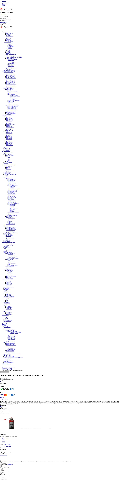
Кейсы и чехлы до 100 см (12, 108)
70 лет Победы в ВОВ (11, 336)
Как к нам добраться (3, 22)
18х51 (9, 158)
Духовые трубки (7, 247)
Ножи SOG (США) (11, 199)
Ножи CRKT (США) (11, 183)
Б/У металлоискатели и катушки (9, 70)
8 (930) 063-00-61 (3, 14)
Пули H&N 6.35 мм (9, 143)
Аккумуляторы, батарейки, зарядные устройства (14, 56)
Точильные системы (9, 237)
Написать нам (2, 381)
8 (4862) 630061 (8, 446)
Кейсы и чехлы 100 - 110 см (12, 109)
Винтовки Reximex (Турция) (10, 77)
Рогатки (5, 251)
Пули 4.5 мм (6, 116)
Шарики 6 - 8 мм (7, 148)
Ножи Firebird (12, 187)
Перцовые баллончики (8, 162)
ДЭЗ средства (6, 288)
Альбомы (5, 342)
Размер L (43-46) (8, 294)
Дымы (7, 317)
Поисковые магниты (7, 172)
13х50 (9, 157)
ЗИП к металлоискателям (10, 58)
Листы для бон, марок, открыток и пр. (14, 353)
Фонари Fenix (8, 313)
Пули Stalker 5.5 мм (9, 139)
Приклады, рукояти (11, 101)
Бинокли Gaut (8, 281)
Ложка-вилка (6, 291)
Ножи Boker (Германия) (12, 179)
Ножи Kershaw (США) (11, 189)
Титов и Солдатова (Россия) (12, 215)
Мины (7, 318)
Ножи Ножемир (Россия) (12, 204)
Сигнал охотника (7, 302)
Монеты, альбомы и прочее (6, 328)
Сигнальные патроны (7, 150)
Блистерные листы (11, 347)
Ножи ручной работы (9, 217)
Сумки (7, 175)
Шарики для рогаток (9, 278)
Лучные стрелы (8, 277)
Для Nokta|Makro (10, 46)
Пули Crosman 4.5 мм (9, 119)
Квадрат (7, 168)
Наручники (6, 163)
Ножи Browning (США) (12, 180)
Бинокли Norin (8, 285)
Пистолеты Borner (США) (10, 81)
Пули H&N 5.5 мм (9, 135)
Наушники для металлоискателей (11, 67)
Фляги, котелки (6, 310)
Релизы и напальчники (11, 263)
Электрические (8, 236)
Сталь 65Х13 (10, 222)
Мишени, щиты (8, 268)
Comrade (7, 298)
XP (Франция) (8, 38)
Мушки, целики (10, 93)
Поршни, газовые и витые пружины (14, 100)
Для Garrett (10, 45)
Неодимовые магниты (7, 165)
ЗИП (7, 161)
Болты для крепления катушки (11, 54)
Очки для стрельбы (9, 114)
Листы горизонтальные (10, 350)
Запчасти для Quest (11, 63)
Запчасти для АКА (11, 66)
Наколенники (6, 292)
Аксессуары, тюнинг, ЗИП (8, 252)
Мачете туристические (8, 225)
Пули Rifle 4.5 (8, 122)
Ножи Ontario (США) (11, 193)
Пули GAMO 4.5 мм (9, 120)
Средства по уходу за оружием (11, 113)
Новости (3, 5)
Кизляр (9, 220)
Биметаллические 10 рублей (12, 331)
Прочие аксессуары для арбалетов (13, 258)
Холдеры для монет (7, 355)
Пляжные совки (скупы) (10, 68)
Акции (3, 4)
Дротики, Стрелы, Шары (8, 269)
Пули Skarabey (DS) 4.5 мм (10, 124)
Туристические (12, 211)
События (9, 340)
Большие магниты (9, 166)
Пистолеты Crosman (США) (10, 82)
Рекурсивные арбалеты (10, 244)
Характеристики (5, 399)
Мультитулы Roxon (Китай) (10, 230)
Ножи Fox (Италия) (11, 184)
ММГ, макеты (4, 324)
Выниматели (10, 271)
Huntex (1, 406)
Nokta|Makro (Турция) (9, 36)
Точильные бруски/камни (10, 238)
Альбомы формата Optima (10, 344)
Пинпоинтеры (8, 40)
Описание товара (5, 398)
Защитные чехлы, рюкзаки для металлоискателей (14, 57)
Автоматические (12, 205)
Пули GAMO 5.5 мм (9, 134)
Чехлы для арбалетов (11, 257)
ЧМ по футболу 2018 (11, 339)
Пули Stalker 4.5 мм (9, 126)
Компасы (5, 290)
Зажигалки (4, 325)
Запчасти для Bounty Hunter (12, 59)
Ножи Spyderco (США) (11, 200)
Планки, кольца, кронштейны (15, 96)
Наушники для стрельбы (10, 112)
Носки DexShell (6, 293)
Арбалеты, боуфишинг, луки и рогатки (8, 242)
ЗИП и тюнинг (8, 90)
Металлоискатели (7, 32)
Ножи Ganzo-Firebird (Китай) (12, 185)
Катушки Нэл (8, 53)
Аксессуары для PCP (9, 89)
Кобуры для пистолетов (12, 107)
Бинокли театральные (9, 286)
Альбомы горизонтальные (10, 343)
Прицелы (9, 262)
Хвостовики (10, 274)
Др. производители (9, 314)
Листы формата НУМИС (10, 351)
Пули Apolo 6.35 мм (9, 141)
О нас (3, 439)
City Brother (10, 213)
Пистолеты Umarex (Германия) (11, 86)
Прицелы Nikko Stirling (13, 98)
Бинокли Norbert (8, 284)
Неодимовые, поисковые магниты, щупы (9, 164)
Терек (7, 301)
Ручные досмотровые (9, 41)
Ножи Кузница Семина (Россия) (13, 203)
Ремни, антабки (10, 102)
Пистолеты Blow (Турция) (10, 80)
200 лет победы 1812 (11, 337)
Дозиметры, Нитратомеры (6, 323)
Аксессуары (6, 326)
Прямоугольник (8, 169)
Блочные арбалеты (9, 243)
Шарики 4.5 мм (6, 147)
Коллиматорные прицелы (14, 95)
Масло (7, 239)
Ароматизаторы (4, 363)
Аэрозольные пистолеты (10, 155)
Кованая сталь (10, 221)
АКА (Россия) (8, 39)
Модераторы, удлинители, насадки (13, 92)
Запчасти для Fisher (11, 60)
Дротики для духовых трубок (11, 276)
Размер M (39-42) (9, 295)
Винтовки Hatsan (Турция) (10, 75)
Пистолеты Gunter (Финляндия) (11, 84)
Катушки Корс (8, 51)
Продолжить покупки (4, 464)
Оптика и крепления (11, 94)
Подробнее (2, 397)
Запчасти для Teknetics (11, 64)
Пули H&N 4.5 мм (9, 121)
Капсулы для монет (7, 354)
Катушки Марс (8, 52)
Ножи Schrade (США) (11, 198)
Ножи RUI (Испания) (11, 195)
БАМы (7, 156)
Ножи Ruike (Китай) (11, 196)
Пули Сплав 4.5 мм (9, 129)
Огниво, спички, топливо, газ (9, 296)
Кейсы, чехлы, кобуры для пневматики (12, 105)
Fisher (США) (8, 34)
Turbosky (7, 299)
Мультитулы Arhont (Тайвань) (11, 227)
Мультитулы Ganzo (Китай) (10, 228)
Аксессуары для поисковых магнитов (10, 174)
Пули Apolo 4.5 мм (9, 117)
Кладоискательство (5, 31)
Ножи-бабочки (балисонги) (10, 224)
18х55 (9, 159)
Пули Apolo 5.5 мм (9, 132)
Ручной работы (12, 209)
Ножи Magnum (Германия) (12, 190)
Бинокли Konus (8, 282)
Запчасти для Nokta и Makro (12, 62)
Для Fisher (9, 44)
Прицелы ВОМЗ (12, 99)
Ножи (5, 177)
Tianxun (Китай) (8, 37)
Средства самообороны (6, 151)
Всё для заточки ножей (8, 234)
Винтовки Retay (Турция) (10, 76)
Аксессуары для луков (9, 259)
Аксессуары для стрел (9, 270)
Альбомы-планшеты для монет (11, 345)
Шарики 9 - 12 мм (7, 149)
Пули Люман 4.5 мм (9, 128)
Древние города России (14, 333)
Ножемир (9, 214)
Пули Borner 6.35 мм (9, 142)
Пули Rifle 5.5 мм (9, 137)
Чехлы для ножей (7, 241)
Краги (9, 260)
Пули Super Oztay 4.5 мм (10, 127)
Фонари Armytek (9, 312)
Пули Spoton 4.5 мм (9, 125)
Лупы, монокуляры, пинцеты (9, 356)
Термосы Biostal (8, 306)
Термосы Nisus (8, 308)
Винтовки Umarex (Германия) (11, 78)
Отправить (2, 472)
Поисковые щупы (7, 173)
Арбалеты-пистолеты (9, 245)
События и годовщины (13, 334)
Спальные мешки (7, 303)
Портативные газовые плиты (9, 297)
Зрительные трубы (7, 289)
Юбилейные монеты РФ (10, 330)
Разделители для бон (11, 348)
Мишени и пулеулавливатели (11, 111)
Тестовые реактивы (9, 360)
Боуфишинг (6, 246)
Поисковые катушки (7, 42)
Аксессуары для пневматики (9, 88)
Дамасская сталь (10, 219)
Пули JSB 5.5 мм (9, 136)
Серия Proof (8, 359)
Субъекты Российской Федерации (15, 332)
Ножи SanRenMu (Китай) (12, 197)
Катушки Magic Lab (9, 43)
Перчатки (5, 319)
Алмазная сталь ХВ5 (11, 218)
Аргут (7, 300)
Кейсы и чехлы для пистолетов (13, 106)
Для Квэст (9, 47)
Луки (5, 248)
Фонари (5, 311)
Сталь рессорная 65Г (11, 223)
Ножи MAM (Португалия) (12, 191)
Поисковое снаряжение (8, 55)
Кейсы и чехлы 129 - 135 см (12, 110)
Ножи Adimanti (12, 186)
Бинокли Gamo (8, 280)
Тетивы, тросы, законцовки (12, 256)
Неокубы (7, 171)
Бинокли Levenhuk (9, 283)
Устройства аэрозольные (8, 154)
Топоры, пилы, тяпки (7, 233)
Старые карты (8, 69)
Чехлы (9, 264)
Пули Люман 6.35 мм (9, 146)
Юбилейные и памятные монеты (9, 329)
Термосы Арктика (9, 309)
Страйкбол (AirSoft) (5, 315)
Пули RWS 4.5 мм (9, 123)
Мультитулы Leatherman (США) (11, 229)
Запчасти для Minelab (11, 61)
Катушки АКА (8, 49)
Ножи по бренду (8, 178)
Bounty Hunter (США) (9, 33)
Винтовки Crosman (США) (10, 73)
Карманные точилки (9, 235)
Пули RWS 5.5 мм (9, 138)
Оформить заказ (3, 434)
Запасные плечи (10, 254)
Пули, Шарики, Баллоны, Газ (7, 115)
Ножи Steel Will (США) (12, 201)
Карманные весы (7, 361)
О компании (4, 1)
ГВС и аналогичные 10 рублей (13, 335)
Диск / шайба (8, 167)
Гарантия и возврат (5, 438)
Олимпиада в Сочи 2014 (12, 338)
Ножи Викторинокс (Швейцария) (11, 232)
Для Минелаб (10, 48)
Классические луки (9, 249)
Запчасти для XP (10, 65)
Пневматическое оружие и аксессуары (8, 71)
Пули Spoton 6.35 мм (9, 145)
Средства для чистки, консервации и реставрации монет (13, 357)
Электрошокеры (6, 153)
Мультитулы (6, 226)
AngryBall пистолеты (7, 321)
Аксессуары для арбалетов (10, 253)
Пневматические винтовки (8, 72)
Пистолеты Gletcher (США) (10, 83)
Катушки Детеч (8, 50)
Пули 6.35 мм (6, 140)
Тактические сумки (7, 304)
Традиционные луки (9, 250)
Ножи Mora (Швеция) (11, 192)
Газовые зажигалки (7, 327)
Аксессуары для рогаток (10, 266)
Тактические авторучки (8, 152)
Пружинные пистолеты (8, 320)
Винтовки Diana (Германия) (10, 74)
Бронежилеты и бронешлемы (9, 287)
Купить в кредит (5, 2)
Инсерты (9, 272)
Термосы (5, 305)
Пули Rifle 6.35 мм (9, 144)
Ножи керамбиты (9, 216)
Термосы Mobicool (9, 307)
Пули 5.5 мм (6, 131)
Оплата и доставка (5, 3)
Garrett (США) (8, 35)
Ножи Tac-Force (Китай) (12, 202)
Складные (11, 210)
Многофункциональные (14, 208)
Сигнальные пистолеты (8, 87)
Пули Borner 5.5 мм (9, 133)
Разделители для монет (11, 349)
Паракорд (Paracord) (7, 240)
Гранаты (7, 316)
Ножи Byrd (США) (11, 181)
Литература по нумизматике (8, 362)
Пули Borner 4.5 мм (9, 118)
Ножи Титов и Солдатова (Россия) (13, 212)
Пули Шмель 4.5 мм (9, 130)
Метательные (12, 207)
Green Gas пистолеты (7, 322)
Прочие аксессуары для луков (13, 265)
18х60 (9, 160)
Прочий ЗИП (10, 104)
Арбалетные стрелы (9, 275)
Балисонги (11, 206)
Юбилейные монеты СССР (10, 341)
